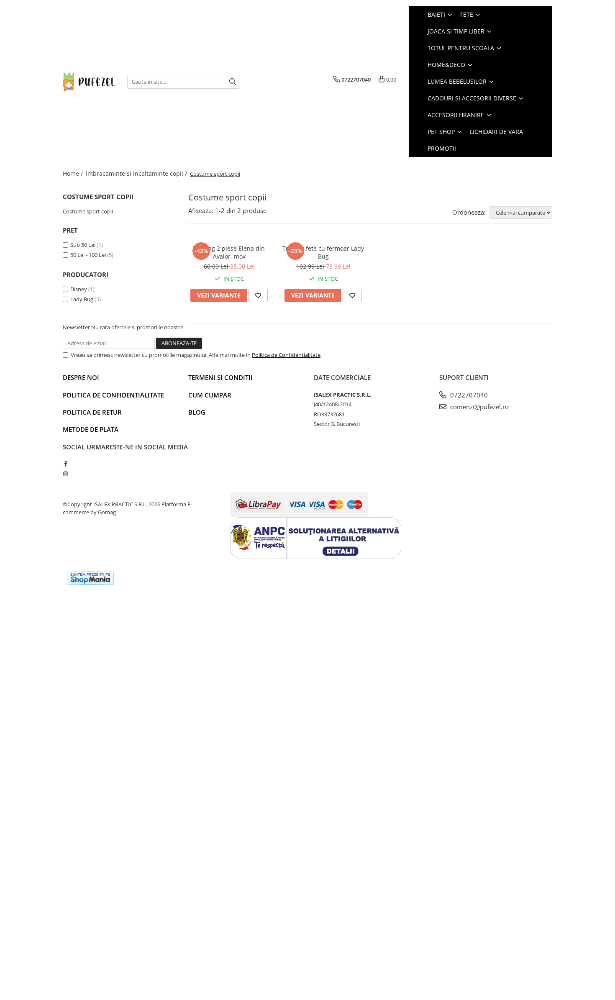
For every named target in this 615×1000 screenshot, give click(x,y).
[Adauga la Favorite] (258, 295)
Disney (78, 289)
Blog (196, 412)
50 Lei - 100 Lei (88, 255)
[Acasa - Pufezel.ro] (89, 81)
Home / (74, 173)
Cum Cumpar (209, 395)
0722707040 (468, 395)
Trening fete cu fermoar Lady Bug (323, 252)
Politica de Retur (92, 412)
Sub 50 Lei (82, 245)
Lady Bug (81, 299)
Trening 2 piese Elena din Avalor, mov (229, 252)
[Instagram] (65, 473)
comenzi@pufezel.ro (478, 407)
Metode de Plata (90, 429)
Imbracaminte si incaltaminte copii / (137, 173)
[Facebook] (65, 463)
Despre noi (81, 377)
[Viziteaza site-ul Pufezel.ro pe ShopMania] (90, 578)
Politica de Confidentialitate (286, 355)
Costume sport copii (88, 211)
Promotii (442, 148)
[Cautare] (232, 82)
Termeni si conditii (220, 377)
